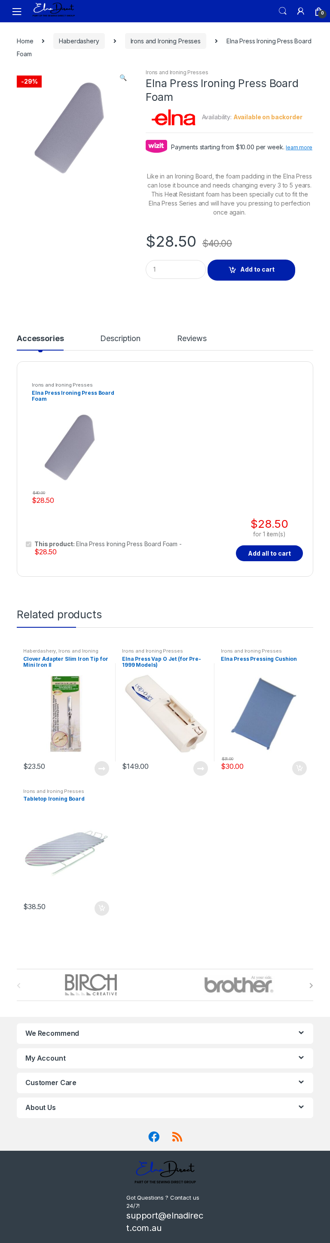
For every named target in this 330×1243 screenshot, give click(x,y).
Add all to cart (269, 553)
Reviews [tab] (192, 339)
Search (282, 11)
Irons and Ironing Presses (166, 41)
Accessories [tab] (40, 339)
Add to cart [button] (299, 768)
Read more (101, 768)
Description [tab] (120, 339)
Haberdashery (79, 41)
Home (25, 41)
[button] (123, 79)
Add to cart (257, 269)
